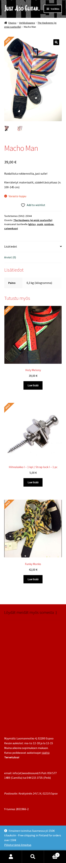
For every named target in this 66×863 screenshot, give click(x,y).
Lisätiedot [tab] (10, 246)
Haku (33, 857)
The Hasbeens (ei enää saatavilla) (32, 220)
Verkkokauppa (27, 22)
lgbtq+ (32, 224)
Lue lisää (33, 385)
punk (40, 224)
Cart (51, 853)
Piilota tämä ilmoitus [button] (17, 845)
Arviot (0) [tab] (10, 257)
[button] (56, 42)
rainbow (49, 224)
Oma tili (11, 857)
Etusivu (12, 22)
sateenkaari (11, 228)
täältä (46, 752)
